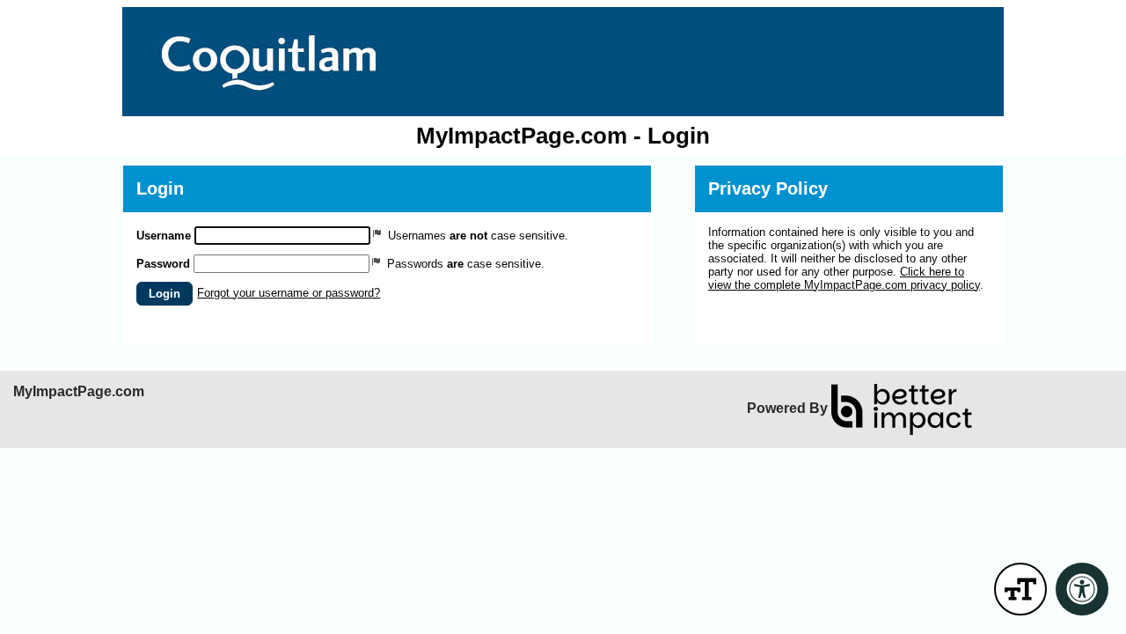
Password (163, 263)
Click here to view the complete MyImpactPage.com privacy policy (844, 278)
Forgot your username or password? (288, 292)
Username (163, 235)
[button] (164, 294)
